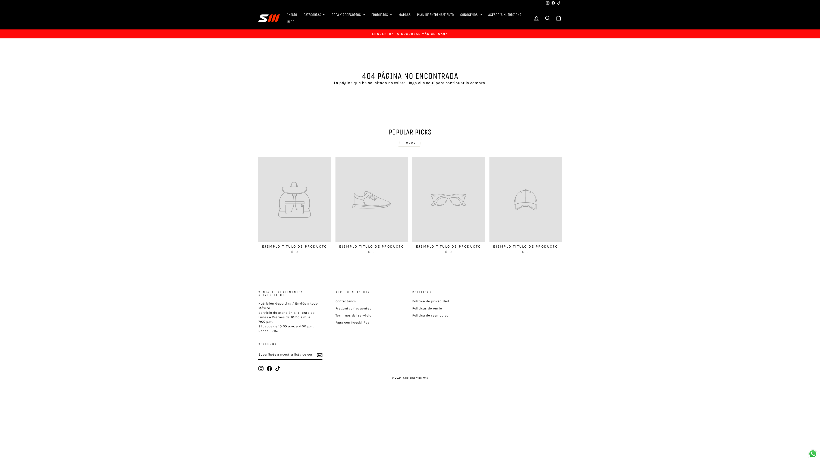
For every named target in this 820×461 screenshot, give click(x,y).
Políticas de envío (427, 308)
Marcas (404, 14)
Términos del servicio (353, 315)
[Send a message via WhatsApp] (813, 454)
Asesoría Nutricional (505, 14)
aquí (430, 82)
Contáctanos (345, 301)
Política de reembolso (430, 315)
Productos (380, 14)
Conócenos (469, 14)
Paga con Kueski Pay (352, 322)
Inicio (292, 14)
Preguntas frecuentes (353, 308)
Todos (410, 142)
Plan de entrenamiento (435, 14)
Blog (290, 21)
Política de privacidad (430, 301)
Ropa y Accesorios (347, 14)
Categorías (312, 14)
